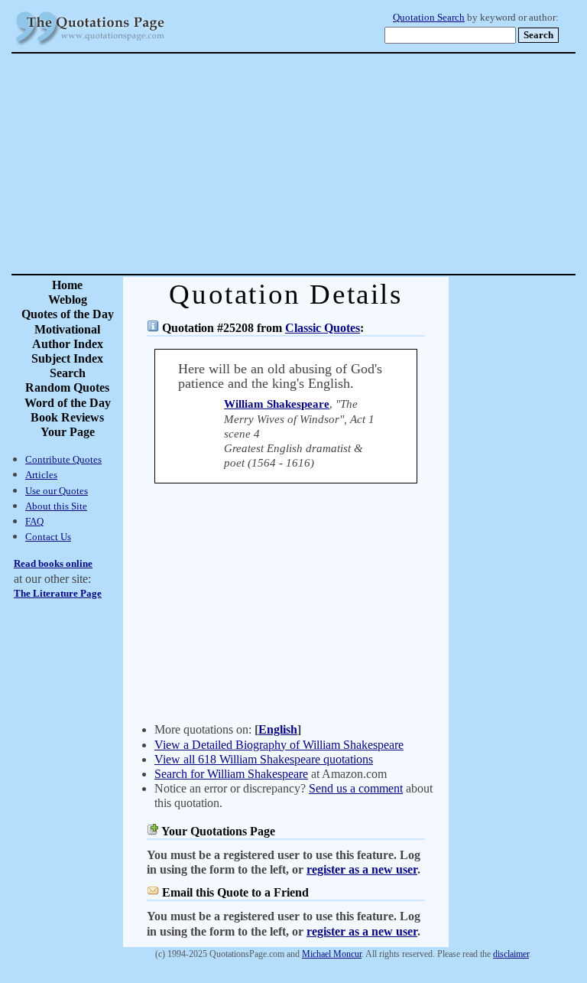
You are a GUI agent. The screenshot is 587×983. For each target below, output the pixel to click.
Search (68, 372)
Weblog (67, 299)
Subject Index (67, 358)
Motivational (67, 329)
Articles (41, 474)
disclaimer (511, 954)
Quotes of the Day (67, 314)
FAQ (34, 521)
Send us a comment (356, 788)
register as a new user (361, 869)
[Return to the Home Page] (90, 45)
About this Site (56, 506)
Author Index (67, 343)
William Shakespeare (276, 404)
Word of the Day (67, 402)
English (277, 729)
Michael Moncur (332, 954)
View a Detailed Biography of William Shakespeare (279, 744)
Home (67, 284)
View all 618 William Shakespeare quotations (263, 759)
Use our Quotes (56, 490)
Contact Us (48, 536)
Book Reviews (67, 417)
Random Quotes (67, 387)
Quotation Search (429, 17)
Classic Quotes (322, 327)
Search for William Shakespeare (231, 773)
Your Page (68, 431)
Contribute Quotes (63, 459)
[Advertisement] (347, 164)
